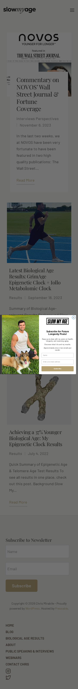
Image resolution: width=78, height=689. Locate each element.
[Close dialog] (73, 317)
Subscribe (57, 368)
